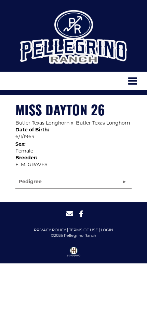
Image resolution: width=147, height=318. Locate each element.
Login (107, 230)
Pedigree (30, 181)
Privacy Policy (50, 230)
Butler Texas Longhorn (42, 123)
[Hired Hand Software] (73, 254)
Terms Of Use (83, 230)
